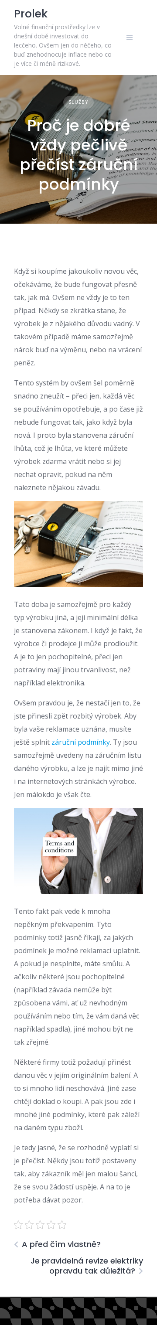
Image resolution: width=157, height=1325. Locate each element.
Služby (78, 102)
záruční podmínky (80, 742)
